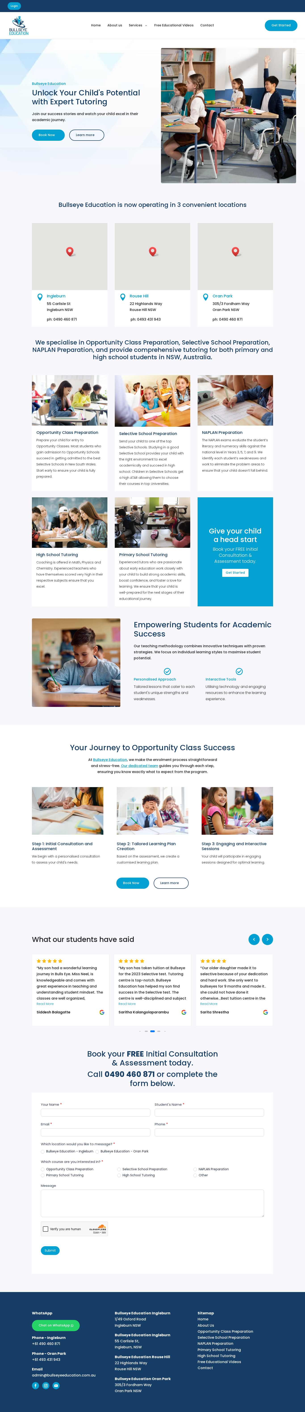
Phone (161, 1124)
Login (14, 6)
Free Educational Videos (219, 1361)
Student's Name (169, 1104)
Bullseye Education (110, 759)
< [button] (254, 939)
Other (203, 1175)
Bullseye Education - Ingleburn (69, 1151)
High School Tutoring (138, 1175)
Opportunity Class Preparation (69, 1169)
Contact (205, 1367)
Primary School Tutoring (64, 1175)
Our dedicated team (139, 765)
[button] (140, 1031)
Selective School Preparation (144, 1169)
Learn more (85, 135)
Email (46, 1124)
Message (48, 1185)
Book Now (47, 135)
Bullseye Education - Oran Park (124, 1151)
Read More (45, 1004)
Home (203, 1319)
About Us (206, 1325)
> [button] (267, 939)
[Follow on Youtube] (56, 1385)
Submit (50, 1250)
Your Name (51, 1104)
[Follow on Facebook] (35, 1385)
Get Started (281, 25)
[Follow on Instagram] (45, 1385)
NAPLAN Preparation (213, 1169)
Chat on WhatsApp (54, 1325)
